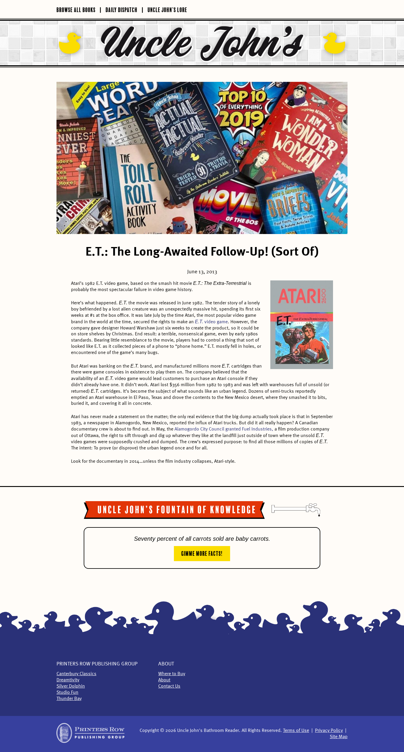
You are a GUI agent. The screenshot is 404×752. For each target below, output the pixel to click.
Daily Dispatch (122, 9)
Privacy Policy (329, 730)
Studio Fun (67, 692)
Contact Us (169, 686)
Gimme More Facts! (202, 553)
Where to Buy (171, 674)
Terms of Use (296, 730)
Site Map (339, 737)
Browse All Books (76, 9)
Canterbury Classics (76, 674)
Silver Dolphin (70, 686)
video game (211, 322)
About (166, 664)
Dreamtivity (67, 680)
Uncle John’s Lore (167, 9)
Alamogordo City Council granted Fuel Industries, (223, 429)
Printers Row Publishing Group (97, 664)
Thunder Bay (69, 698)
